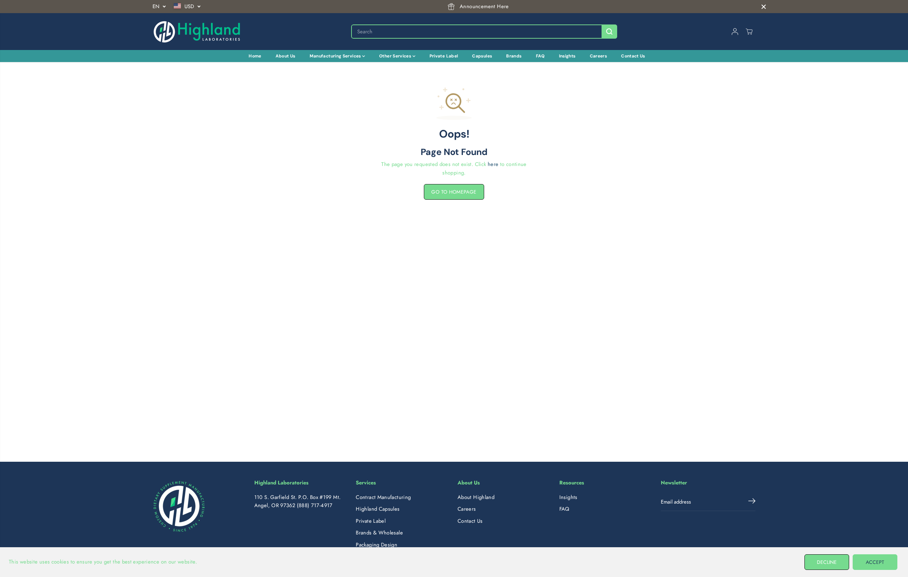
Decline (827, 562)
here (493, 164)
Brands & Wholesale (379, 533)
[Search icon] (609, 31)
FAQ (540, 56)
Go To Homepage (453, 191)
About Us (285, 56)
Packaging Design (376, 545)
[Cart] (749, 31)
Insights (567, 56)
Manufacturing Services (336, 56)
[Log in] (735, 31)
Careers (598, 56)
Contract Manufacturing (383, 497)
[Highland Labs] (197, 31)
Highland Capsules (377, 509)
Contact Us (633, 56)
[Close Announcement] (764, 7)
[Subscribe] (751, 502)
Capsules (482, 56)
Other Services (396, 56)
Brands (513, 56)
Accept (875, 562)
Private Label (444, 56)
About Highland (476, 497)
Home (255, 56)
